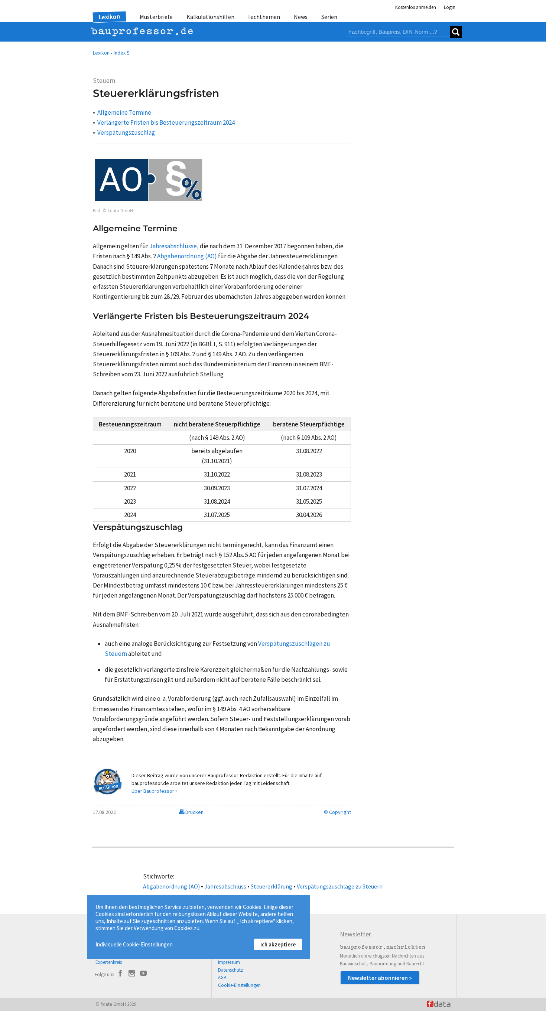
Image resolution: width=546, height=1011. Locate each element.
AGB (222, 977)
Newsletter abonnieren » (380, 977)
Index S (122, 52)
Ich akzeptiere (278, 944)
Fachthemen (264, 16)
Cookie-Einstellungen (239, 985)
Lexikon (109, 16)
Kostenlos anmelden (415, 7)
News (301, 16)
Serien (329, 16)
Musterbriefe (156, 16)
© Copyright (337, 812)
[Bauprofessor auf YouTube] (143, 974)
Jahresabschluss (225, 886)
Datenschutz (230, 970)
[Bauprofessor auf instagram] (132, 974)
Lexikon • (103, 52)
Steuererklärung (271, 886)
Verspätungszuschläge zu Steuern (340, 886)
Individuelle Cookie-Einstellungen (134, 944)
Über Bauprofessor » (154, 791)
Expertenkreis (108, 962)
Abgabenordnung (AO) (171, 886)
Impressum (229, 962)
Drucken (194, 812)
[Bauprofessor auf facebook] (120, 974)
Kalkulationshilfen (210, 16)
